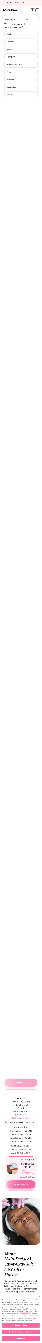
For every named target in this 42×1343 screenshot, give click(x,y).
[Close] (39, 1296)
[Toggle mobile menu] (37, 10)
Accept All (21, 1338)
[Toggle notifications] (32, 10)
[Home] (10, 10)
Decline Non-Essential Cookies (21, 1332)
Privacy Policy (25, 1313)
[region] (21, 1318)
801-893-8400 (21, 1115)
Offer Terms (31, 1177)
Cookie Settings (21, 1325)
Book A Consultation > (21, 1118)
